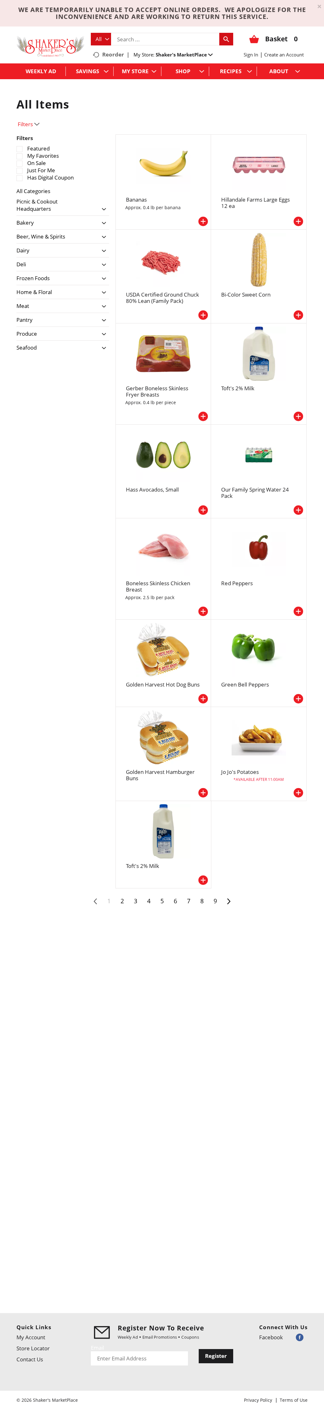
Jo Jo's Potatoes (240, 771)
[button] (184, 54)
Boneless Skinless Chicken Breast (158, 586)
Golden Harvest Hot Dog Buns (163, 684)
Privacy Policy (258, 1400)
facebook (271, 1337)
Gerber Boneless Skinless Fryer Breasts (157, 391)
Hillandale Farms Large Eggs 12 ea (255, 202)
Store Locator (33, 1348)
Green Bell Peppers (245, 684)
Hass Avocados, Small (152, 489)
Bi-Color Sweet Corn (246, 294)
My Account (30, 1337)
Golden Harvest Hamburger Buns (160, 775)
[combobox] (101, 39)
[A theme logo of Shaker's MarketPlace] (50, 46)
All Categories (33, 191)
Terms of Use (294, 1400)
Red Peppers (237, 583)
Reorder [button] (113, 54)
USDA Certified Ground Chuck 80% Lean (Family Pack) (162, 297)
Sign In (251, 54)
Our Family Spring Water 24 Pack (255, 492)
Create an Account (284, 54)
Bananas (136, 199)
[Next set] (228, 901)
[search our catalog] (226, 39)
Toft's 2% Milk (237, 388)
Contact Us (29, 1359)
